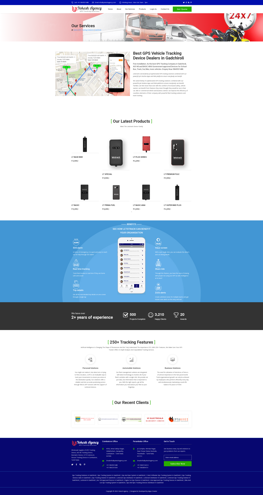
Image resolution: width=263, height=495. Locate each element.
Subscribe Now (177, 463)
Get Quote (182, 9)
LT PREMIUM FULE (171, 174)
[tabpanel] (131, 172)
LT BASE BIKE (77, 157)
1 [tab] (131, 212)
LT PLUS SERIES (140, 157)
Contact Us (165, 9)
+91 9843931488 (112, 465)
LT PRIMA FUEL (108, 205)
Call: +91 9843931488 (81, 2)
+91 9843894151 (142, 468)
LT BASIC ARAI (139, 205)
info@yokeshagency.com (118, 461)
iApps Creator (152, 491)
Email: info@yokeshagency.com (105, 2)
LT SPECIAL (107, 174)
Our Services (130, 9)
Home (110, 9)
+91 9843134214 (142, 465)
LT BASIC (75, 205)
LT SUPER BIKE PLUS (172, 205)
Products (142, 9)
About (119, 9)
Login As (153, 9)
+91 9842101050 (112, 468)
